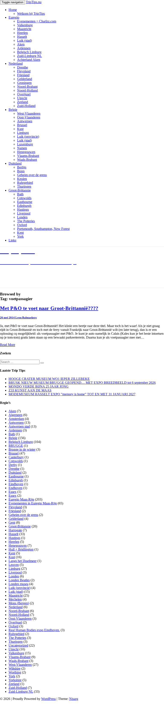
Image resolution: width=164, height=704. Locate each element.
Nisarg (73, 699)
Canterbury (16, 457)
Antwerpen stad (19, 426)
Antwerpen (24, 121)
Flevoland (24, 71)
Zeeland (22, 102)
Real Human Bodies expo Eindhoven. (34, 630)
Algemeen (15, 415)
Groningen (24, 83)
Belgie (13, 109)
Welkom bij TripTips (31, 13)
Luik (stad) (24, 40)
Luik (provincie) (28, 136)
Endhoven (15, 488)
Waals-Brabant (27, 159)
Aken (21, 44)
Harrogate (15, 530)
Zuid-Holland (26, 106)
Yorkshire (15, 680)
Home (13, 10)
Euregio (14, 17)
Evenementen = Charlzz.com (36, 21)
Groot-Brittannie (20, 190)
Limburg (23, 132)
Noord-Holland (27, 90)
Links (12, 240)
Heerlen (22, 33)
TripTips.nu (33, 2)
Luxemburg (25, 144)
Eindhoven (16, 484)
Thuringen (24, 186)
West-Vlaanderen (28, 113)
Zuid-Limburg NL (29, 56)
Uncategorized (18, 645)
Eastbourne (24, 202)
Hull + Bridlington (21, 549)
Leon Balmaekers (26, 317)
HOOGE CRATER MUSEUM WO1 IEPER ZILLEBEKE (49, 379)
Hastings (23, 209)
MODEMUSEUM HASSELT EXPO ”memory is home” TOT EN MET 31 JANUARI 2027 (72, 394)
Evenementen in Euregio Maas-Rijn (33, 503)
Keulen (22, 179)
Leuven (14, 565)
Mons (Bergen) (19, 603)
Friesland (23, 75)
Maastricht (24, 29)
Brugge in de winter (22, 449)
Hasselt (22, 36)
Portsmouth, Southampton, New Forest (43, 229)
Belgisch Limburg (29, 52)
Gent (12, 522)
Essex (12, 492)
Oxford (22, 225)
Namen (22, 148)
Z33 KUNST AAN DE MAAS (30, 390)
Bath (20, 194)
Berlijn (21, 167)
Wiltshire (14, 668)
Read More (7, 345)
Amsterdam (16, 419)
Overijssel (24, 94)
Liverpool (23, 213)
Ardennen (24, 48)
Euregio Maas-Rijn (21, 499)
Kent (20, 232)
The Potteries (26, 221)
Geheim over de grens (32, 175)
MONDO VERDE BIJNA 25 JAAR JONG (39, 386)
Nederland (16, 63)
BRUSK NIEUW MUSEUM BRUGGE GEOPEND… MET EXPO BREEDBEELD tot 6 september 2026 (82, 382)
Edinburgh (24, 205)
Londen (22, 217)
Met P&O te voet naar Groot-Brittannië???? (49, 308)
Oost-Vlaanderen (28, 117)
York (20, 236)
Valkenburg (25, 25)
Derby (13, 465)
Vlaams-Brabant (28, 156)
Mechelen (15, 599)
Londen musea (18, 584)
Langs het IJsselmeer (23, 561)
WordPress (48, 699)
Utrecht (22, 98)
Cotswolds (24, 198)
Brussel (22, 125)
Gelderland (24, 79)
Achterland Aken (28, 59)
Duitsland (15, 163)
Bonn (21, 171)
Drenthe (22, 67)
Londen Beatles (19, 580)
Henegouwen (26, 152)
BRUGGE (16, 445)
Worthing (15, 672)
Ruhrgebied (25, 182)
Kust (20, 129)
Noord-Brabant (27, 86)
